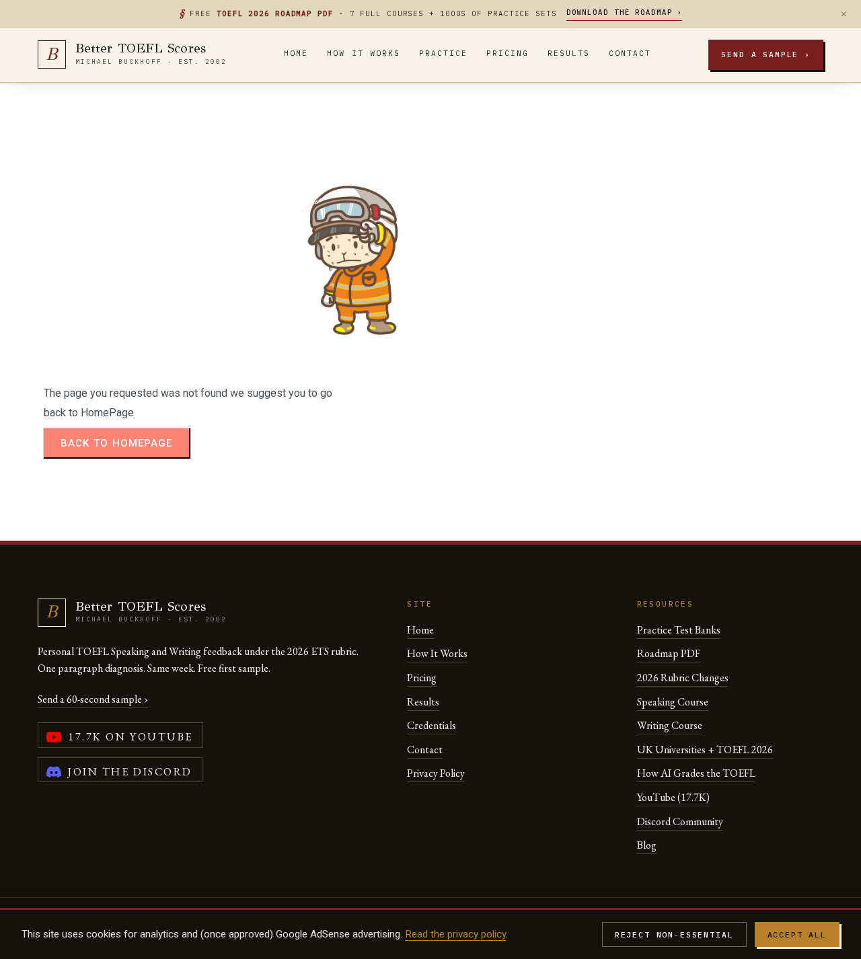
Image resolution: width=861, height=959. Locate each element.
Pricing (507, 53)
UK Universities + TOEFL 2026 (705, 749)
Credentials (431, 725)
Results (569, 53)
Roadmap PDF (668, 653)
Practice (443, 53)
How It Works (363, 53)
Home (296, 53)
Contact (630, 53)
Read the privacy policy (455, 934)
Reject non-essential (674, 934)
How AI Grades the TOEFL (696, 773)
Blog (647, 845)
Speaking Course (672, 702)
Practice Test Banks (678, 630)
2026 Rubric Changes (682, 677)
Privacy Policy (436, 773)
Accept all (797, 934)
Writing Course (669, 725)
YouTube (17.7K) (673, 797)
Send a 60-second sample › (93, 699)
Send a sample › (766, 54)
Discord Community (680, 821)
